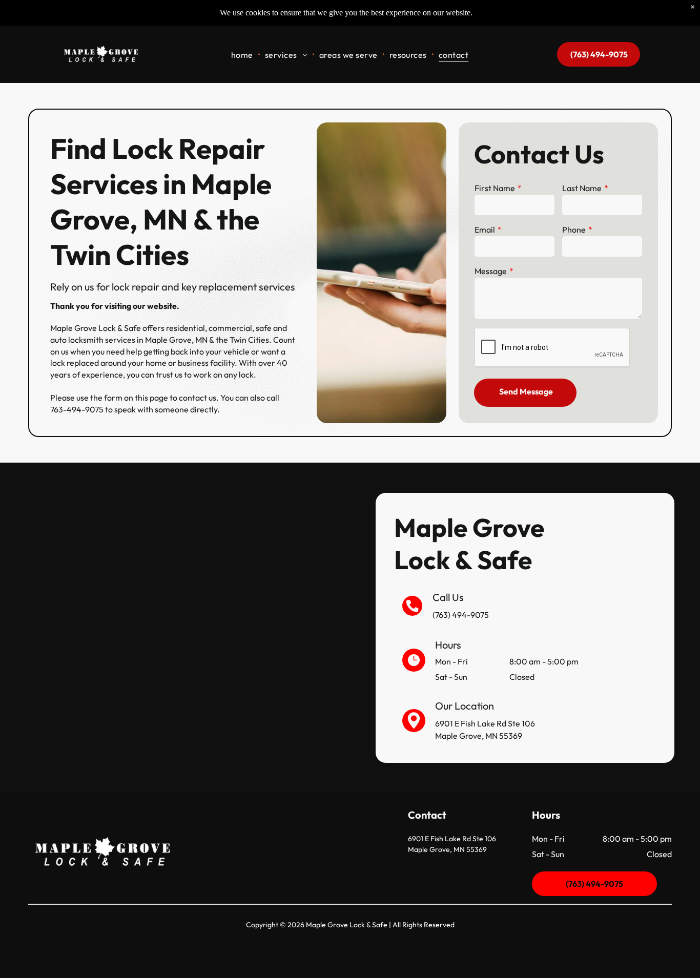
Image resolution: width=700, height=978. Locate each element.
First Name (495, 188)
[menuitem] (243, 54)
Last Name (582, 188)
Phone (574, 229)
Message (491, 271)
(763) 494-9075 (461, 615)
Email (485, 229)
